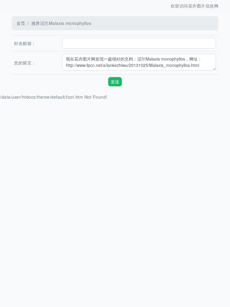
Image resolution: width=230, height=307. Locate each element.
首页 (20, 23)
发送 (115, 82)
